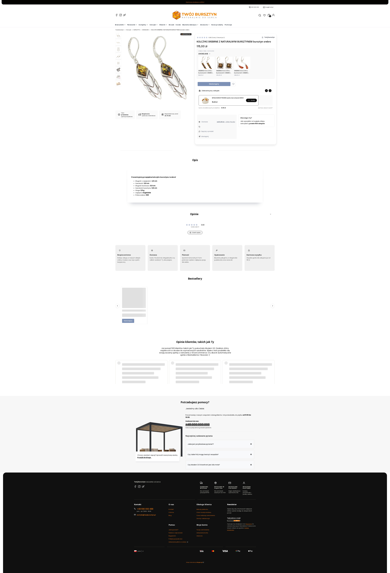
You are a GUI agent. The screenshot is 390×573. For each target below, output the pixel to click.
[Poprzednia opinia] (117, 360)
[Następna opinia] (273, 360)
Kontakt (171, 509)
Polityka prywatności (175, 539)
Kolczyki (128, 30)
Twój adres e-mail (233, 518)
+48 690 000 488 (145, 509)
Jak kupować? (173, 530)
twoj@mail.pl (269, 7)
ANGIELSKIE (145, 30)
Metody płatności (202, 509)
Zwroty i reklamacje (203, 518)
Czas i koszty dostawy (204, 512)
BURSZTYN (137, 30)
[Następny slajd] (270, 90)
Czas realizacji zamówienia (206, 515)
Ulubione (200, 536)
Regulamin (172, 536)
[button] (233, 84)
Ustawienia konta (202, 533)
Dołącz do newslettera (237, 520)
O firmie (171, 512)
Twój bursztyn (269, 37)
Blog (170, 515)
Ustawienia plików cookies (178, 542)
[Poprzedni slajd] (266, 90)
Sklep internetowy (194, 562)
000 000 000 (255, 7)
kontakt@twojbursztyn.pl (146, 515)
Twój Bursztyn (119, 30)
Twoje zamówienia (203, 530)
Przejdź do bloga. (144, 457)
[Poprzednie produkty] (117, 306)
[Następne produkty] (273, 306)
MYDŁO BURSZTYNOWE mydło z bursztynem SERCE (228, 98)
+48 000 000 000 (197, 424)
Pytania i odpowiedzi (176, 533)
